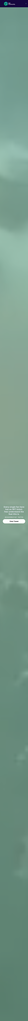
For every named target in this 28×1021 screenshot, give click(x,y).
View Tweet (14, 521)
